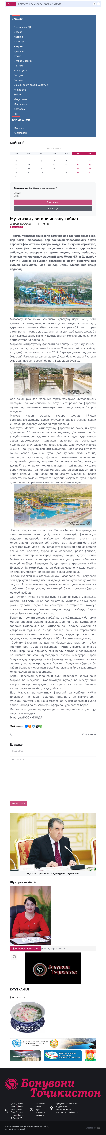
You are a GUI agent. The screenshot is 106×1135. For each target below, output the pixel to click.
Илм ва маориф (23, 60)
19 (42, 168)
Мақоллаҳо (20, 104)
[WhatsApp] (40, 726)
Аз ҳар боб (20, 89)
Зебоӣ (17, 94)
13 (54, 165)
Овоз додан (53, 202)
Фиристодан (18, 803)
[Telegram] (33, 726)
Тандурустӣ (20, 70)
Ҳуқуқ (17, 56)
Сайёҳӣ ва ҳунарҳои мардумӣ (31, 85)
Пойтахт (18, 65)
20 (54, 168)
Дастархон (20, 109)
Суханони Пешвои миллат (30, 4)
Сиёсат (18, 32)
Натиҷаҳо (53, 208)
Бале (18, 193)
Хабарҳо (19, 36)
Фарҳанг (18, 75)
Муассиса (19, 128)
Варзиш (18, 80)
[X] (37, 726)
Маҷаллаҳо (20, 99)
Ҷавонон (19, 51)
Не (17, 196)
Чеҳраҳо (19, 46)
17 (16, 168)
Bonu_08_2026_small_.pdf (26, 948)
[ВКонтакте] (26, 726)
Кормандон (20, 133)
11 (29, 165)
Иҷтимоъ (19, 41)
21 (66, 168)
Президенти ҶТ (22, 27)
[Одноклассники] (29, 726)
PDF (16, 113)
